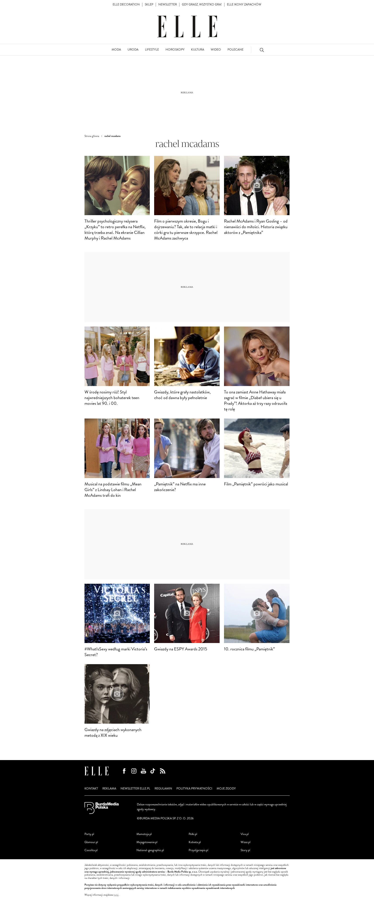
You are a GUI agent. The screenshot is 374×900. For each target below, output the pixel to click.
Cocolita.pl (91, 850)
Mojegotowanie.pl (146, 842)
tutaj (116, 895)
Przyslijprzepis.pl (198, 850)
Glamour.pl (91, 842)
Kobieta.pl (195, 842)
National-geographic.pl (150, 850)
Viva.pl (245, 834)
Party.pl (89, 834)
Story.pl (245, 850)
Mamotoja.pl (144, 834)
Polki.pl (193, 834)
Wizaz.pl (245, 842)
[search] (262, 50)
